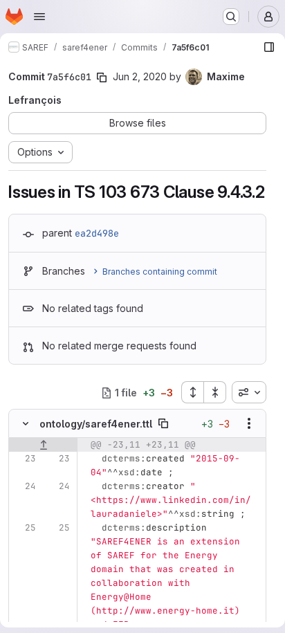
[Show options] (249, 423)
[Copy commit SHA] (101, 77)
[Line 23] (24, 459)
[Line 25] (24, 528)
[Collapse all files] (215, 392)
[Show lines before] (43, 445)
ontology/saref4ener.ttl (95, 424)
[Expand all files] (192, 392)
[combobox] (249, 392)
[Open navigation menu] (39, 17)
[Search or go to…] (231, 16)
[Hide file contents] (25, 423)
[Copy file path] (163, 423)
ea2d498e (97, 233)
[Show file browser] (269, 47)
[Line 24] (24, 486)
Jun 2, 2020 (140, 76)
